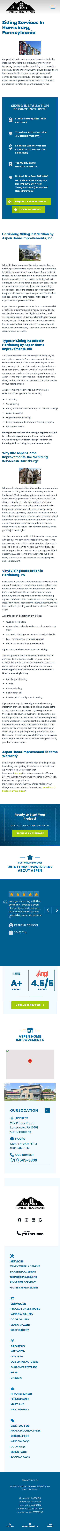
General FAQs (20, 1436)
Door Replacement (23, 1271)
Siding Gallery (20, 1324)
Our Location (24, 1110)
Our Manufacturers (24, 1362)
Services (17, 1261)
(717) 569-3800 (23, 1160)
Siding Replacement (23, 1277)
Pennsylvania (20, 1399)
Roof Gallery (20, 1330)
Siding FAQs (19, 1452)
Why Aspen (18, 1351)
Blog (14, 1372)
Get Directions (20, 1132)
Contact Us (20, 1426)
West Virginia (20, 1409)
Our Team (17, 1356)
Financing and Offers (26, 1430)
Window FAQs (20, 1441)
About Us (18, 1346)
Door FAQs (18, 1446)
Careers (16, 1377)
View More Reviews (28, 1005)
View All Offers (31, 209)
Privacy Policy (30, 1480)
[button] (30, 1061)
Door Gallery (20, 1319)
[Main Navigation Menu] (53, 7)
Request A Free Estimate (30, 201)
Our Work (18, 1304)
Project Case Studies (25, 1308)
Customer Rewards (24, 1367)
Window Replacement (25, 1266)
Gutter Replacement (24, 1287)
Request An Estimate (30, 833)
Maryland (17, 1404)
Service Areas (21, 1394)
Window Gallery (22, 1314)
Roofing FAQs (20, 1457)
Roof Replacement (23, 1282)
